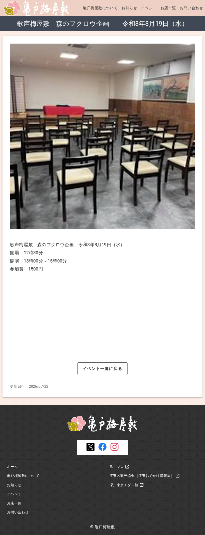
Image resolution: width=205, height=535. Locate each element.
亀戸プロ (117, 467)
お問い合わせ (191, 8)
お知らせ (129, 8)
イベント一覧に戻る (102, 368)
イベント (148, 8)
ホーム (12, 467)
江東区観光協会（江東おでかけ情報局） (142, 476)
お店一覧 (168, 8)
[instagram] (114, 449)
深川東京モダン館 (124, 485)
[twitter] (90, 449)
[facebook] (102, 449)
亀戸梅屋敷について (100, 8)
